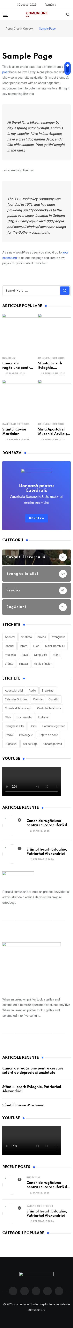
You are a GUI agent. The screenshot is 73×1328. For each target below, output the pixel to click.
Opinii (33, 726)
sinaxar (23, 663)
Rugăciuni (9, 358)
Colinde (38, 699)
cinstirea (26, 637)
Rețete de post (48, 735)
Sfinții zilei (40, 655)
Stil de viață (30, 744)
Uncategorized (52, 744)
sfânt (56, 655)
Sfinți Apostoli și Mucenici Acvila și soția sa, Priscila (53, 434)
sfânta (9, 663)
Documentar (25, 717)
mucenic (10, 655)
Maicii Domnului (55, 646)
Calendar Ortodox (51, 358)
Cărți (8, 717)
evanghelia (58, 637)
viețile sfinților (43, 663)
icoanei (9, 646)
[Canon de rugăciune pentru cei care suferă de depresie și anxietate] (21, 333)
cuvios (42, 637)
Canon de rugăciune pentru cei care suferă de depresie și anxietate (47, 825)
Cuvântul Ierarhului (49, 708)
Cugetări (53, 699)
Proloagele (26, 735)
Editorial (43, 717)
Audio (32, 690)
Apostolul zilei (14, 690)
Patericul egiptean (53, 726)
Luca (36, 646)
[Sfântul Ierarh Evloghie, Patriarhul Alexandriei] (12, 854)
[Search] (68, 14)
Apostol (10, 637)
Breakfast (48, 690)
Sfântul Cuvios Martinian (23, 1105)
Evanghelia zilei (14, 726)
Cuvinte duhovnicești (18, 708)
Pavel (25, 655)
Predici (9, 735)
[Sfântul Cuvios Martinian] (21, 399)
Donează (36, 518)
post (5, 72)
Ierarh (23, 646)
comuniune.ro (37, 1310)
